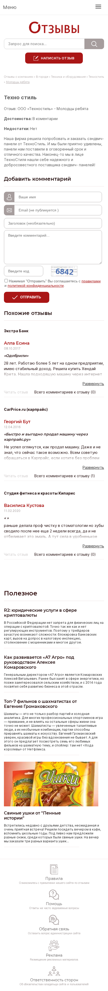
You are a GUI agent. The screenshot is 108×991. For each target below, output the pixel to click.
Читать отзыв (16, 392)
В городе (42, 77)
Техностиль (96, 77)
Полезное (20, 593)
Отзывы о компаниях (18, 77)
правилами (91, 281)
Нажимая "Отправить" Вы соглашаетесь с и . (52, 283)
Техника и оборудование (68, 77)
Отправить (30, 297)
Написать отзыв (57, 58)
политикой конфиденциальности (36, 285)
